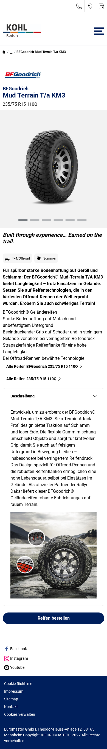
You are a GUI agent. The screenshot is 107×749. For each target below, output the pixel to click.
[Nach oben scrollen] (92, 737)
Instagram (18, 658)
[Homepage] (3, 52)
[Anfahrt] (90, 6)
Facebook (18, 649)
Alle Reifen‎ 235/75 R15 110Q (31, 379)
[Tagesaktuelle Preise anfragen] (101, 6)
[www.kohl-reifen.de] (20, 31)
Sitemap (11, 699)
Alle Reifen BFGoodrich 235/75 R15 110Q (42, 366)
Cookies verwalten (19, 714)
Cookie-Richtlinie (18, 683)
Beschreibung (22, 396)
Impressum (13, 691)
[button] (11, 52)
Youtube (16, 667)
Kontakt (11, 707)
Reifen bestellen (54, 618)
